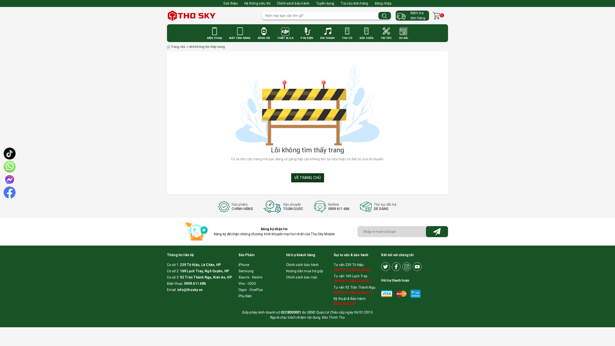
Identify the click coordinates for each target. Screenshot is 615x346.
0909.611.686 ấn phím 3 (353, 292)
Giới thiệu (230, 3)
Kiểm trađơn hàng (418, 15)
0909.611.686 (195, 283)
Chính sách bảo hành (293, 3)
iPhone (244, 265)
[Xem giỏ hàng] (436, 15)
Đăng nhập (383, 3)
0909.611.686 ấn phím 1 (353, 270)
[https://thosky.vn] (212, 15)
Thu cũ (347, 38)
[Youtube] (417, 266)
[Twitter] (385, 266)
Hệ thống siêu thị (257, 3)
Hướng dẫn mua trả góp (304, 271)
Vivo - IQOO (247, 283)
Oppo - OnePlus (251, 290)
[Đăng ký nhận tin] (437, 231)
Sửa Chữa (366, 38)
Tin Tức (386, 38)
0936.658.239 (345, 304)
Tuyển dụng (325, 3)
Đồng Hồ (264, 38)
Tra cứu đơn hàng (354, 3)
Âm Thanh (327, 38)
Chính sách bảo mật (301, 277)
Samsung (246, 271)
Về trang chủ (307, 177)
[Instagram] (406, 266)
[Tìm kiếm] (384, 15)
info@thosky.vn (190, 290)
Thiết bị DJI (285, 38)
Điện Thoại (214, 38)
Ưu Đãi (403, 38)
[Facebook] (396, 266)
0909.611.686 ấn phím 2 (353, 281)
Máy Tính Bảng (239, 38)
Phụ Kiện (307, 38)
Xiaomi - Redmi (251, 277)
